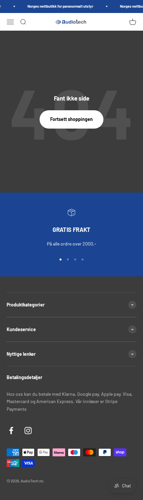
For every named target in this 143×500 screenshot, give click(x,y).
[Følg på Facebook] (11, 430)
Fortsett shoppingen (71, 119)
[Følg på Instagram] (28, 430)
